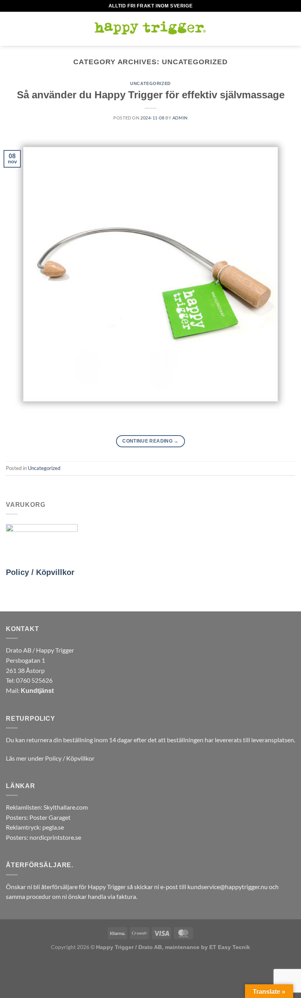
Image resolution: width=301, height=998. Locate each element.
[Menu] (10, 28)
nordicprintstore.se (55, 837)
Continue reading (150, 441)
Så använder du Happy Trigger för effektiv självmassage (151, 94)
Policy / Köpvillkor (40, 572)
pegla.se (53, 827)
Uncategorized (150, 83)
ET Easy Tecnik (229, 947)
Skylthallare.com (66, 807)
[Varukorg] (291, 29)
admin (180, 117)
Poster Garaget (50, 817)
